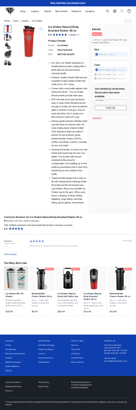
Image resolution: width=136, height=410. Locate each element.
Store (15, 20)
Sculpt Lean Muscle (46, 349)
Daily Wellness (44, 362)
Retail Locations (77, 362)
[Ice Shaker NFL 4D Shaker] (16, 278)
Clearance (76, 11)
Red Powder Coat (112, 69)
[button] (10, 11)
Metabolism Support (13, 362)
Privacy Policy (43, 382)
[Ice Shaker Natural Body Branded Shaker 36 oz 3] (7, 54)
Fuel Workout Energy (46, 345)
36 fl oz (107, 54)
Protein (8, 345)
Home (7, 20)
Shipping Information (13, 386)
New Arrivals (61, 11)
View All (8, 371)
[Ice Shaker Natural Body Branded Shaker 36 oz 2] (7, 45)
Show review (10, 254)
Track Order (75, 349)
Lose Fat (41, 354)
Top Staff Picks (77, 358)
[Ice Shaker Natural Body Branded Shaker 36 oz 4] (7, 62)
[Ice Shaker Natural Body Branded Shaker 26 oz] (94, 278)
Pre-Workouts (10, 349)
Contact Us (75, 354)
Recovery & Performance (15, 354)
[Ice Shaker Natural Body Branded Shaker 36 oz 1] (7, 37)
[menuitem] (126, 21)
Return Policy (43, 386)
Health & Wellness (12, 366)
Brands (47, 11)
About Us (74, 345)
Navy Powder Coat (112, 74)
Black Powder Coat (112, 78)
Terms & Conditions (13, 382)
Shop (23, 11)
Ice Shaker (37, 20)
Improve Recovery (45, 358)
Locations (90, 11)
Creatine (8, 358)
